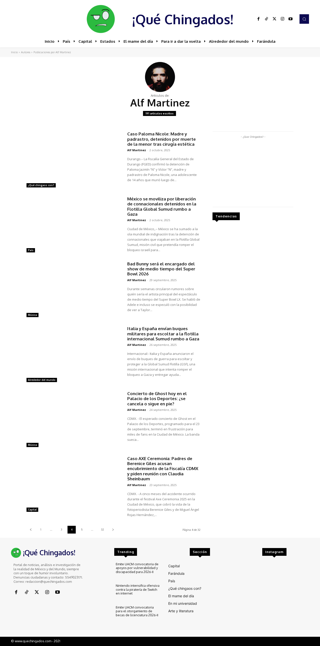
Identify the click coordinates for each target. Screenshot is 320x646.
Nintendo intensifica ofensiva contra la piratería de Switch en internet (138, 589)
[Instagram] (282, 19)
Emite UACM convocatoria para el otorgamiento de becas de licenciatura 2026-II (137, 611)
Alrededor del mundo (42, 380)
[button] (304, 19)
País (31, 250)
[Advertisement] (253, 170)
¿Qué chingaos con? (41, 185)
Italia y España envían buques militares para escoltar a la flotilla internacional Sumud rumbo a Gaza (163, 333)
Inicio (14, 52)
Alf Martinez (136, 150)
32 (102, 529)
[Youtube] (290, 19)
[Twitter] (274, 19)
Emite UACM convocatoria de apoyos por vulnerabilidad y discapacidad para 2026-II (137, 568)
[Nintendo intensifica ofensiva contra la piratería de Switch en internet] (101, 592)
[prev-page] (30, 530)
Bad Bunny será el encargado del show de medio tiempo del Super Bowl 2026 (161, 269)
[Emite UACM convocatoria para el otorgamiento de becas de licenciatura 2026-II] (101, 614)
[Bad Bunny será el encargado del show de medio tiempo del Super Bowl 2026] (74, 290)
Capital (32, 509)
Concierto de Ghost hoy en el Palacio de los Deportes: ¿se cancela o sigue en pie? (157, 398)
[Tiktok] (266, 19)
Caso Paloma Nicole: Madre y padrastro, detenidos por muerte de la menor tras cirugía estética (161, 139)
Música (32, 315)
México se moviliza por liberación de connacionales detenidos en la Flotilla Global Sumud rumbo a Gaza (161, 206)
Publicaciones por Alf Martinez (52, 52)
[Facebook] (258, 19)
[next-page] (113, 530)
